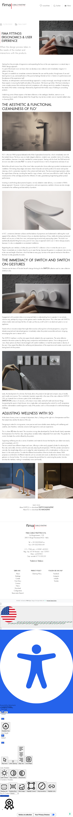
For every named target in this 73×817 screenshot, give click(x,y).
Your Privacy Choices (42, 815)
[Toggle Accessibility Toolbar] (0, 604)
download (41, 509)
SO (12, 431)
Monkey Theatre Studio (51, 600)
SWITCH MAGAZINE (46, 507)
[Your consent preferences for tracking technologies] (70, 814)
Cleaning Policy (36, 573)
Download (18, 588)
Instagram (56, 576)
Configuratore (18, 590)
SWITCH (46, 268)
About (18, 573)
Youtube (56, 581)
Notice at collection (25, 815)
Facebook (56, 573)
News (18, 586)
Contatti (18, 578)
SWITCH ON (6, 401)
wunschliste (46, 5)
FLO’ (22, 161)
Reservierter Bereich (18, 593)
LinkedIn (56, 578)
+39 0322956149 (37, 544)
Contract (17, 583)
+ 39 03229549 (37, 542)
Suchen (58, 5)
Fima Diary (18, 581)
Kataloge (17, 576)
